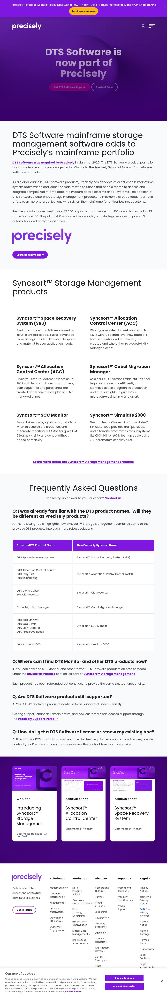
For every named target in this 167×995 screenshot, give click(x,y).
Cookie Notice (144, 923)
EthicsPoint (101, 932)
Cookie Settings (144, 932)
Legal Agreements (147, 965)
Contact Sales (104, 87)
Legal (144, 878)
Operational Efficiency (56, 919)
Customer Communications (82, 901)
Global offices (99, 904)
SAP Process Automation (79, 941)
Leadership (101, 911)
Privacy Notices (144, 889)
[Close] (161, 981)
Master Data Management (80, 932)
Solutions (56, 878)
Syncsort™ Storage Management (109, 674)
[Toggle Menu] (151, 25)
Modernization (58, 887)
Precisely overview (100, 925)
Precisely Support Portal (36, 719)
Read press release (84, 11)
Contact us (113, 498)
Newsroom (101, 917)
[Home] (26, 26)
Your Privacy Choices (145, 912)
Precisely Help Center (124, 898)
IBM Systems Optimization (79, 923)
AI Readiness (57, 902)
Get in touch (24, 910)
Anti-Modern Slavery (102, 949)
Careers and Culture (102, 889)
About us (101, 878)
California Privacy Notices (145, 900)
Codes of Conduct (100, 940)
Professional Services (124, 889)
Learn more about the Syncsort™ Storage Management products (83, 462)
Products (78, 878)
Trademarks (147, 949)
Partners (100, 896)
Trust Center (99, 967)
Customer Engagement (57, 928)
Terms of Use (145, 941)
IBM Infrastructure (41, 674)
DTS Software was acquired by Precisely (43, 162)
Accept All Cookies (124, 986)
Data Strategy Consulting (78, 912)
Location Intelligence (56, 895)
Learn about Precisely (30, 254)
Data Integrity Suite (77, 891)
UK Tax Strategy (100, 958)
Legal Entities (144, 956)
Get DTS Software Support (69, 87)
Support (123, 878)
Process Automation (57, 910)
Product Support (122, 907)
